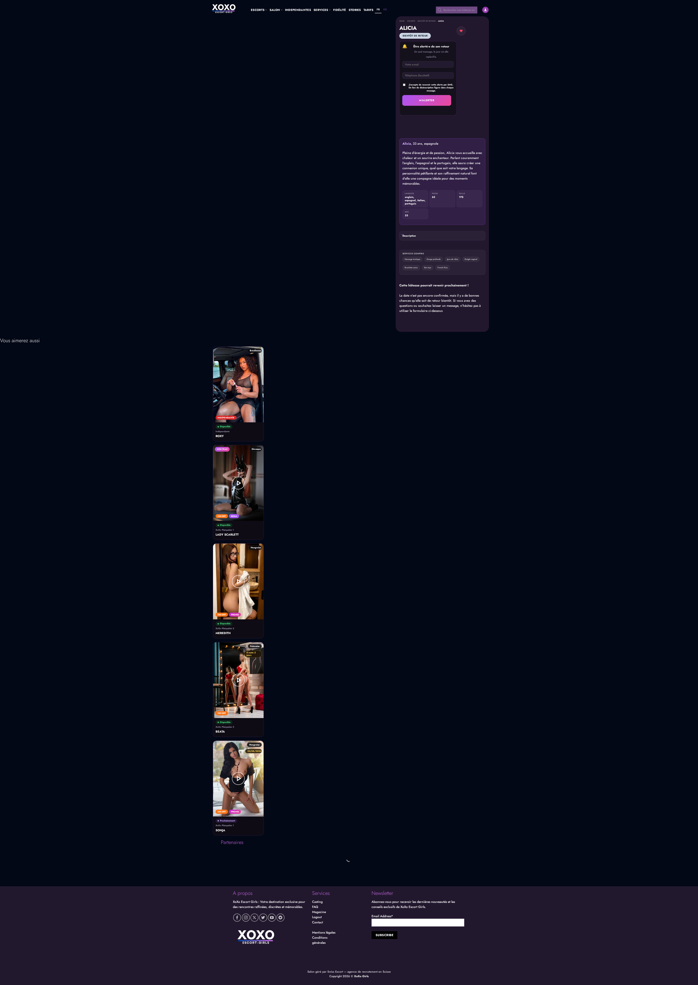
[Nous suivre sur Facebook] (237, 918)
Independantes (298, 10)
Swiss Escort (335, 972)
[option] (385, 10)
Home (402, 21)
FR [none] (378, 9)
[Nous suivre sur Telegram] (280, 918)
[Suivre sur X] (254, 918)
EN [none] (385, 9)
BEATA (220, 732)
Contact (317, 922)
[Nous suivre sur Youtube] (272, 918)
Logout (317, 917)
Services (321, 10)
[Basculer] (402, 235)
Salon (275, 10)
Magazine (319, 912)
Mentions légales (323, 932)
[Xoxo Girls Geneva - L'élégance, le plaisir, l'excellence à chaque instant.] (227, 8)
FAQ (315, 906)
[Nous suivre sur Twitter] (263, 918)
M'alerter (426, 100)
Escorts (257, 10)
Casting (317, 901)
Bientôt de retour (427, 21)
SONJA (220, 830)
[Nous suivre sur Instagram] (246, 918)
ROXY (220, 436)
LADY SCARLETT (227, 535)
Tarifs (369, 10)
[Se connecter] (485, 10)
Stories (355, 10)
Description (409, 236)
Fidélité (339, 10)
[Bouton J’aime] (461, 30)
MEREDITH (223, 633)
